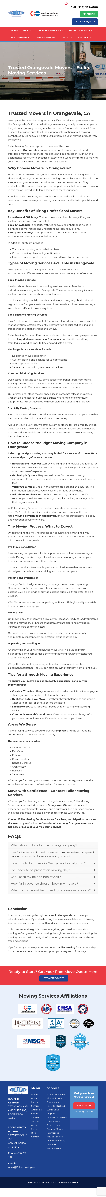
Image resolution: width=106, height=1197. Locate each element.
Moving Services (50, 30)
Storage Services (80, 30)
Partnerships (19, 37)
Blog (66, 37)
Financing (89, 14)
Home (14, 30)
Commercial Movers (57, 1117)
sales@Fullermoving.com (22, 1167)
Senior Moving (54, 1148)
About (26, 30)
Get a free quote (84, 21)
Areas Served (46, 37)
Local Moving (53, 1121)
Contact (82, 37)
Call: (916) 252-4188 (84, 7)
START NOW (84, 1105)
